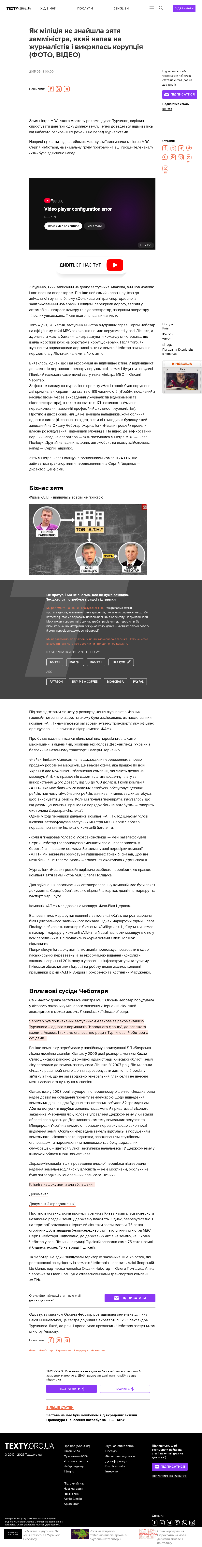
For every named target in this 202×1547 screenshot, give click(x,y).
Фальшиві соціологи (120, 1456)
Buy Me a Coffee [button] (85, 682)
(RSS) (76, 1451)
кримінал (64, 1350)
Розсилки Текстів (76, 1461)
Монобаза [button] (115, 682)
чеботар (47, 1350)
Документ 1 (38, 1194)
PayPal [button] (138, 682)
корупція (82, 1350)
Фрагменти (72, 1456)
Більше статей (60, 1407)
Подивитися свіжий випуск (169, 1476)
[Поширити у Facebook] (51, 89)
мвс (33, 1350)
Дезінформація (116, 1461)
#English (70, 1471)
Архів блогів (73, 1499)
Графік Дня (71, 1494)
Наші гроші (121, 147)
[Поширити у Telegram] (67, 89)
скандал (99, 1350)
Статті (68, 1451)
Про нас (69, 1446)
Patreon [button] (56, 682)
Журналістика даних (119, 1446)
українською (52, 1524)
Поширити (37, 89)
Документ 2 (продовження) (52, 1204)
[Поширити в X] (59, 89)
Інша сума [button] (118, 662)
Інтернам (111, 1471)
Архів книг (71, 1504)
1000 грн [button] (96, 662)
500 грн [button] (74, 662)
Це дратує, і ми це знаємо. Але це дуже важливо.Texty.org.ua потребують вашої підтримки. (87, 597)
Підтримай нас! (74, 1483)
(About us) (83, 1446)
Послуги (111, 1451)
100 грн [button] (55, 662)
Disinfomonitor (115, 1466)
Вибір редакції (74, 1466)
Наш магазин (73, 1489)
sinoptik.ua (169, 354)
